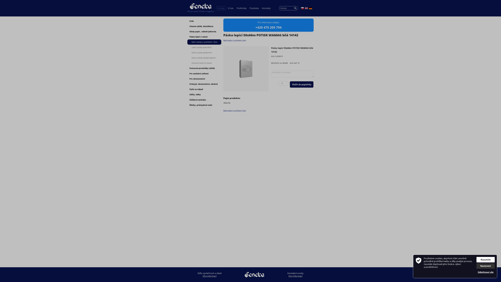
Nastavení (485, 266)
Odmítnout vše (485, 272)
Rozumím (486, 259)
